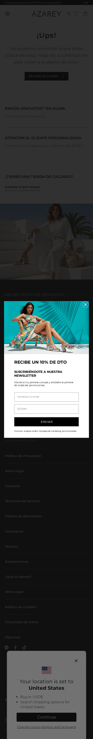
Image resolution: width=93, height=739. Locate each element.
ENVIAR (47, 422)
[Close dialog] (85, 304)
